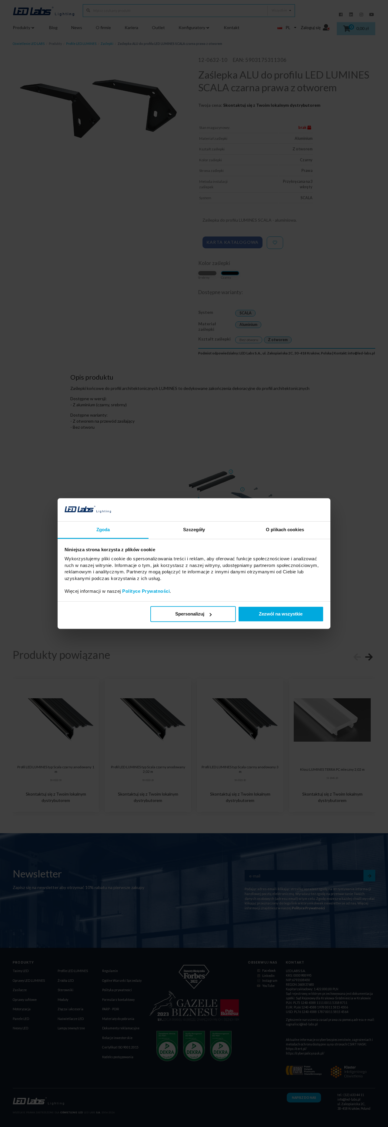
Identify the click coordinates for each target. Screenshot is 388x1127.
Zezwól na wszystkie (281, 614)
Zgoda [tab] (103, 529)
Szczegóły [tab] (194, 529)
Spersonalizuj (189, 614)
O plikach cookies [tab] (285, 529)
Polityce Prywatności (146, 591)
